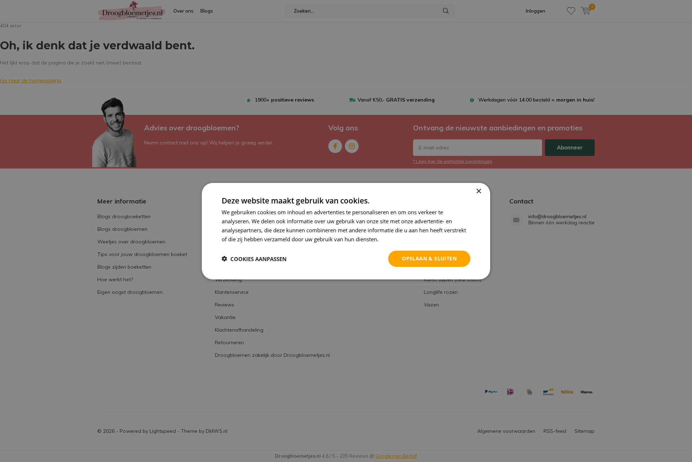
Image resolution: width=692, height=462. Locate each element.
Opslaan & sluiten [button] (429, 258)
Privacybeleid (396, 238)
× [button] (478, 191)
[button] (254, 258)
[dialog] (346, 231)
